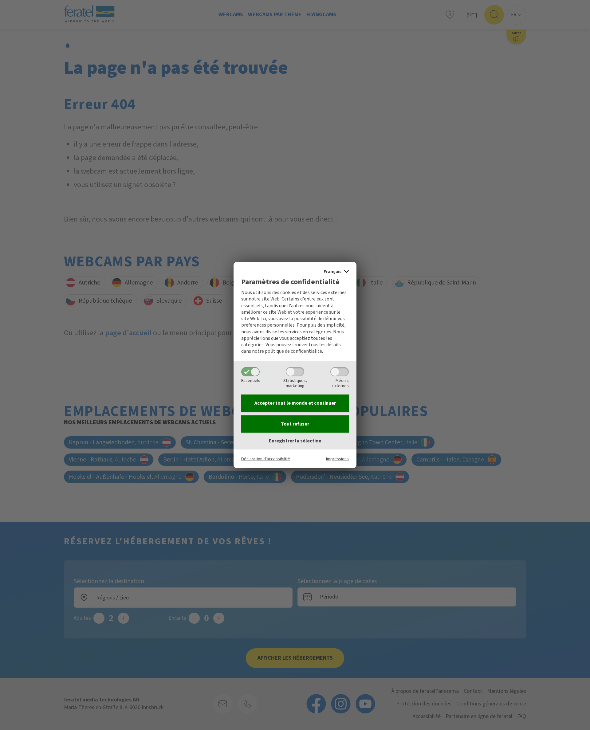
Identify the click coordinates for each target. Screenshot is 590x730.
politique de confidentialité (293, 351)
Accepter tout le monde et (295, 403)
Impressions (337, 459)
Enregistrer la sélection (295, 441)
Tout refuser (295, 424)
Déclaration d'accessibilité (265, 459)
